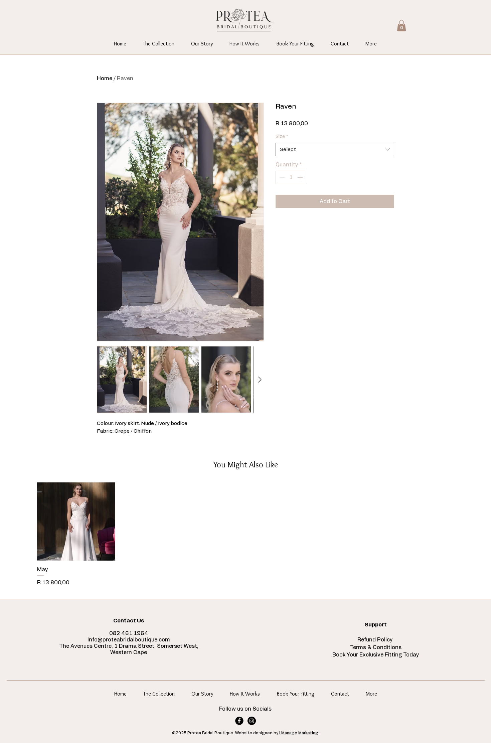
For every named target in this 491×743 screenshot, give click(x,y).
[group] (245, 534)
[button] (401, 25)
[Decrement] (281, 177)
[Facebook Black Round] (239, 721)
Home (104, 78)
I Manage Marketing (298, 733)
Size (282, 136)
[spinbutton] (291, 177)
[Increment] (300, 177)
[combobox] (335, 149)
